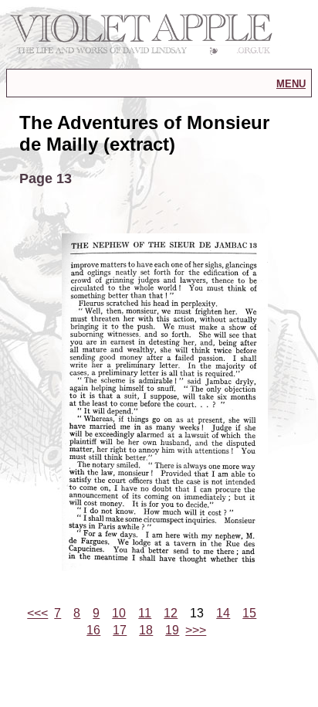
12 (171, 613)
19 (172, 630)
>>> (195, 630)
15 (249, 613)
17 (120, 630)
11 (144, 613)
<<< (37, 613)
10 (119, 613)
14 (223, 613)
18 (146, 630)
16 (93, 630)
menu (291, 82)
